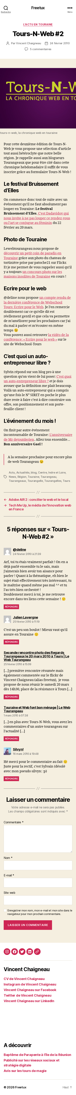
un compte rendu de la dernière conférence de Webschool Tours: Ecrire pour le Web (37, 302)
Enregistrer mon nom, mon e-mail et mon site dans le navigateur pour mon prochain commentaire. (39, 912)
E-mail (9, 875)
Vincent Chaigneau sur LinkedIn (29, 1001)
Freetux (38, 8)
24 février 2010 (60, 43)
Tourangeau (48, 476)
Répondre (11, 606)
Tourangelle (35, 481)
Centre (42, 472)
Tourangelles (52, 481)
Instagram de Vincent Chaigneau (30, 984)
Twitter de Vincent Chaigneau (27, 995)
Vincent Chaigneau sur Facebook (30, 990)
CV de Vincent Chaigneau (24, 979)
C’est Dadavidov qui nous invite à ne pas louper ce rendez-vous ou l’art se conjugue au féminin (37, 218)
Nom (8, 858)
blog (34, 472)
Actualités (23, 472)
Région (22, 476)
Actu (12, 472)
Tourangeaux (17, 481)
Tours (66, 481)
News (12, 476)
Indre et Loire (56, 472)
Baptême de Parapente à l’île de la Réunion (37, 1055)
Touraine (33, 476)
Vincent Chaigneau (28, 43)
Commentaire (14, 822)
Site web (9, 892)
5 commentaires (40, 49)
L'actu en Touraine (38, 24)
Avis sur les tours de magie (25, 1071)
